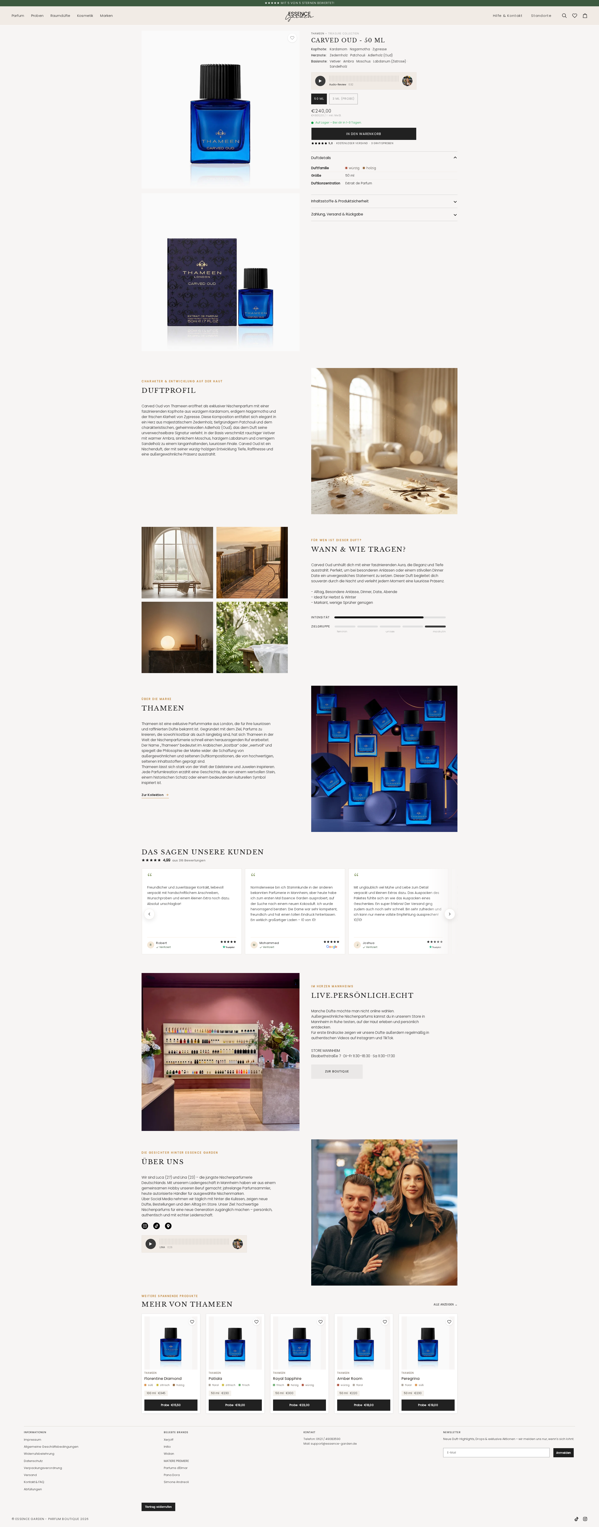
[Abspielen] (151, 1244)
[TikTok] (156, 1226)
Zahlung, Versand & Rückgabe (337, 214)
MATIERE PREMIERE (176, 1461)
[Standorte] (168, 1226)
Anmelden (563, 1453)
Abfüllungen (33, 1489)
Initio (167, 1447)
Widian (169, 1454)
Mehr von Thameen (187, 1304)
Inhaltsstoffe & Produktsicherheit (340, 201)
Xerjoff (168, 1440)
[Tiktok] (576, 1519)
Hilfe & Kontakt (508, 15)
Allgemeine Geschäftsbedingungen (51, 1447)
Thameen (317, 33)
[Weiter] (449, 914)
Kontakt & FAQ (34, 1482)
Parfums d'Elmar (176, 1468)
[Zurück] (149, 914)
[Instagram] (145, 1226)
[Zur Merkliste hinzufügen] (292, 37)
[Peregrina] (428, 1343)
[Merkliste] (574, 15)
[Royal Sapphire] (299, 1343)
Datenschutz (33, 1461)
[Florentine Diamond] (170, 1343)
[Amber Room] (363, 1343)
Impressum (32, 1440)
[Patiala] (235, 1343)
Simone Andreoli (176, 1482)
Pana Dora (172, 1475)
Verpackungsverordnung (43, 1468)
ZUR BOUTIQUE (337, 1071)
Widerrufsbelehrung (39, 1454)
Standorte (541, 15)
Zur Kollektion (153, 795)
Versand (30, 1475)
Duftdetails (321, 157)
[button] (20, 15)
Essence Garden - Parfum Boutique (47, 1519)
